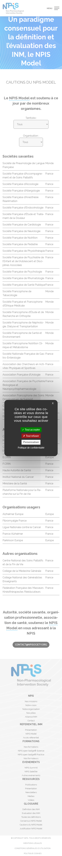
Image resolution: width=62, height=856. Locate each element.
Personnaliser (31, 442)
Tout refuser (32, 436)
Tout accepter (32, 429)
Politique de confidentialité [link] (31, 447)
